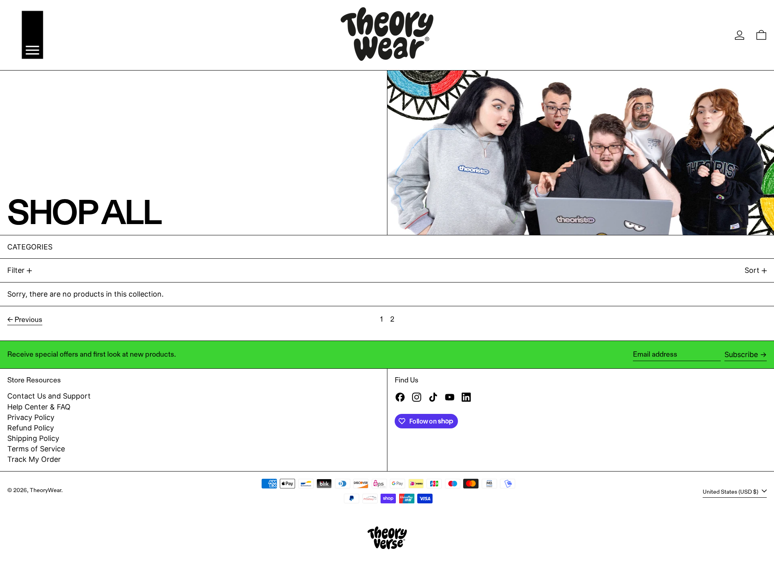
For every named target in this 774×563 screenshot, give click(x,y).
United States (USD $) (731, 491)
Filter (16, 270)
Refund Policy (30, 428)
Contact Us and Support (49, 396)
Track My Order (34, 459)
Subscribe (741, 354)
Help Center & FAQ (39, 407)
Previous (28, 319)
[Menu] (32, 35)
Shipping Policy (33, 438)
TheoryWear (45, 490)
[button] (761, 35)
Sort (752, 270)
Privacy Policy (30, 417)
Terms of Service (36, 449)
